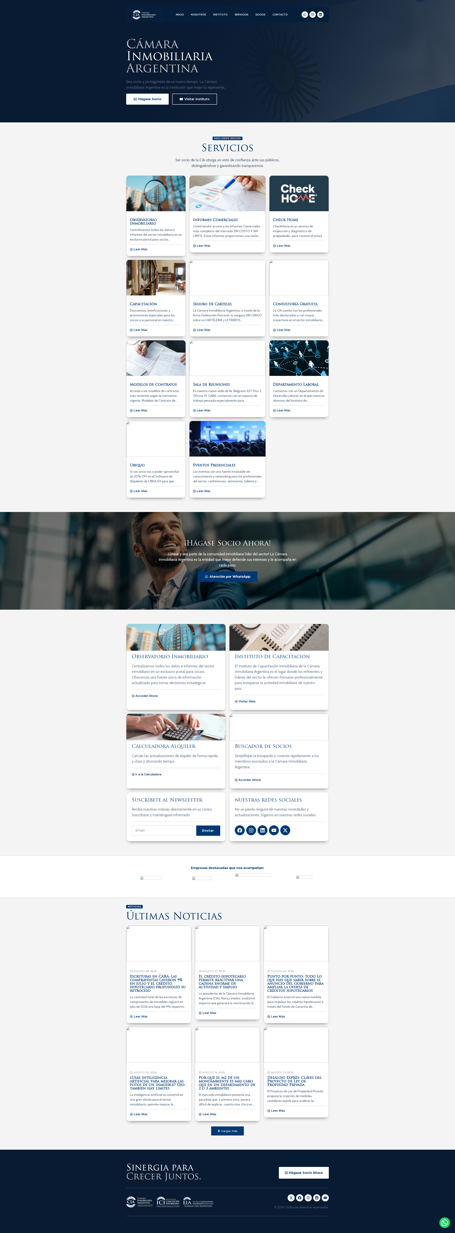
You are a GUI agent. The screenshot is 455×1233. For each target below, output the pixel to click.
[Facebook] (240, 830)
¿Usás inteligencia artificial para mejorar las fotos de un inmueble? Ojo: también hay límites (157, 1083)
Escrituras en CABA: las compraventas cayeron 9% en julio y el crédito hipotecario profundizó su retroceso (158, 984)
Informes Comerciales (215, 220)
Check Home (285, 220)
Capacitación (143, 304)
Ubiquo (137, 465)
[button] (227, 1130)
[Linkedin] (320, 14)
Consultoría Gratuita (295, 304)
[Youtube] (274, 830)
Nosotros (198, 14)
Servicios (241, 14)
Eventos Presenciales (214, 465)
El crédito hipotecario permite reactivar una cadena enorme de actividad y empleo (222, 982)
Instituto (220, 14)
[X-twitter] (285, 830)
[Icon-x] (291, 1197)
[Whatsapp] (305, 14)
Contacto (280, 14)
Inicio (180, 14)
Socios (260, 14)
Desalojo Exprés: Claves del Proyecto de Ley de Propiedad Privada (294, 1081)
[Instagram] (312, 14)
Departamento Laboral (296, 385)
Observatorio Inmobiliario (143, 221)
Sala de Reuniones (211, 385)
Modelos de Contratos (153, 385)
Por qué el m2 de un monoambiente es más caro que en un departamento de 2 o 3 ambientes (227, 1083)
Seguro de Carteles (212, 304)
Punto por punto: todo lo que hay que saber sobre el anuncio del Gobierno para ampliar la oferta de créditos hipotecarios (295, 984)
